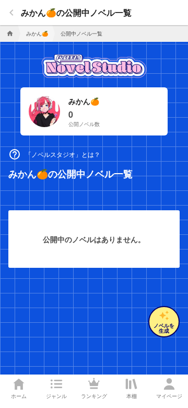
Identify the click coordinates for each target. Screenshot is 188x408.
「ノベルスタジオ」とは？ (54, 154)
